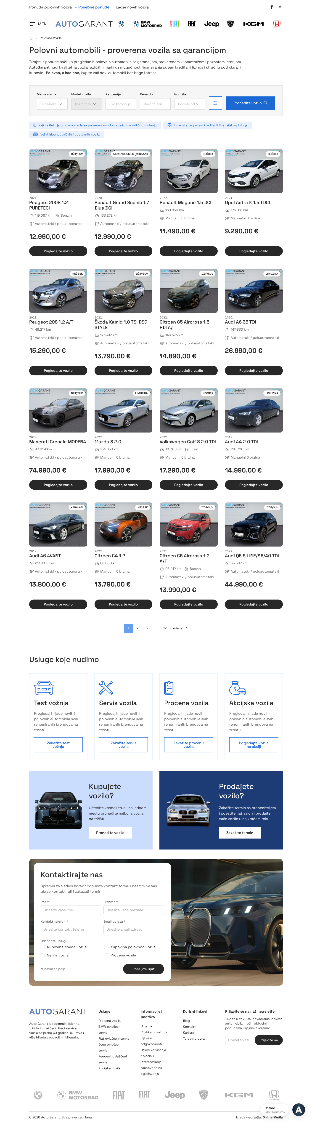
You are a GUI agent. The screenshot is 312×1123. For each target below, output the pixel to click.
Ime (45, 902)
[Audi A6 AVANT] (58, 524)
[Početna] (31, 38)
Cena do (146, 94)
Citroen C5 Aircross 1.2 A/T (184, 558)
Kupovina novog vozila (67, 947)
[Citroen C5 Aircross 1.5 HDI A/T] (189, 291)
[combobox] (52, 104)
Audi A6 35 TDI (240, 322)
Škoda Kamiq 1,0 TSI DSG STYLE (121, 324)
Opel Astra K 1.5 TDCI (247, 202)
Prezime (110, 902)
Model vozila (81, 94)
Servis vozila (58, 955)
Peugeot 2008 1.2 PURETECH (48, 205)
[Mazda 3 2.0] (124, 410)
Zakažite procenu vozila (189, 745)
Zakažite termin (239, 832)
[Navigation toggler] (32, 24)
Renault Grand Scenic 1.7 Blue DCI (122, 205)
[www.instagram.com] (280, 6)
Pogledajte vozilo (58, 251)
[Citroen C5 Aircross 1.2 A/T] (189, 524)
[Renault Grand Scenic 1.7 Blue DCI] (124, 171)
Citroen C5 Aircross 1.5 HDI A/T (184, 324)
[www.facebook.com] (272, 6)
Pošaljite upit (143, 969)
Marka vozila (46, 94)
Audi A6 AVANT (45, 555)
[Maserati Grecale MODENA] (58, 410)
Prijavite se (268, 1040)
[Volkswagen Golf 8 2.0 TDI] (189, 410)
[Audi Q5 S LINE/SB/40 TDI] (254, 524)
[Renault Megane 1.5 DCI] (189, 171)
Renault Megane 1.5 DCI (185, 202)
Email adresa (114, 921)
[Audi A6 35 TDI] (254, 291)
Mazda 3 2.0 (108, 441)
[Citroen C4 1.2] (124, 524)
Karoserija (113, 94)
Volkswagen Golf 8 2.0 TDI (188, 441)
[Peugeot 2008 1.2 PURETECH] (58, 171)
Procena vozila (123, 955)
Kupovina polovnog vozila (133, 947)
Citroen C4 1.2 (110, 555)
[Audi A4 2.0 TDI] (254, 410)
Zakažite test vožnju (58, 745)
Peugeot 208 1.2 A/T (51, 322)
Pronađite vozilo (247, 103)
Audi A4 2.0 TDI (241, 441)
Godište (180, 94)
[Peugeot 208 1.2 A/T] (58, 291)
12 (165, 628)
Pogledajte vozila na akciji (254, 745)
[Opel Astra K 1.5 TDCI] (254, 171)
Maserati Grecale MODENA (57, 441)
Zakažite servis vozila (123, 745)
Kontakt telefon (54, 921)
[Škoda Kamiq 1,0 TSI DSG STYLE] (124, 291)
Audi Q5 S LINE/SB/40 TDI (252, 555)
